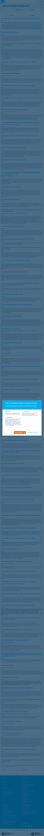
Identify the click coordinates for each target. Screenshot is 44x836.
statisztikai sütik (26, 411)
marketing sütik (9, 417)
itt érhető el (35, 406)
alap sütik (8, 411)
